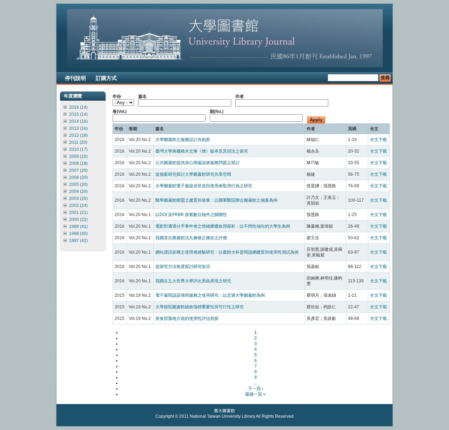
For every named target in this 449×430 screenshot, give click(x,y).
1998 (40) (78, 233)
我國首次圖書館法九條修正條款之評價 (191, 237)
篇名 (142, 96)
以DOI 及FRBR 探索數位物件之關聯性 (191, 214)
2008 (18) (78, 163)
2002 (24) (78, 205)
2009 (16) (78, 156)
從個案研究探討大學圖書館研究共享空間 (193, 174)
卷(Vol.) (120, 111)
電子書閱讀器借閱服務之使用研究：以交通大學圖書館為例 (210, 295)
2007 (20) (78, 170)
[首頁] (225, 65)
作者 (239, 96)
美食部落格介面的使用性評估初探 (187, 318)
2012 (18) (78, 135)
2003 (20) (78, 198)
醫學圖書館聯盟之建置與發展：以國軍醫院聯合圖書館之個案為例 (216, 200)
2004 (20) (78, 191)
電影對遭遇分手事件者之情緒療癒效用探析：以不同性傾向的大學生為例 (222, 226)
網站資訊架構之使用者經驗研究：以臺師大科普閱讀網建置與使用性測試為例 (227, 252)
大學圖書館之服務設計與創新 (182, 139)
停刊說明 (75, 78)
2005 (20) (78, 184)
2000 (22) (78, 219)
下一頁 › (255, 388)
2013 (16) (78, 128)
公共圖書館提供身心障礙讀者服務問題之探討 (197, 162)
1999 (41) (78, 226)
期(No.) (216, 111)
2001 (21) (78, 212)
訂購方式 (106, 78)
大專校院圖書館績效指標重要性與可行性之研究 (199, 306)
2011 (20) (78, 142)
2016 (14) (78, 107)
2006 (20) (78, 177)
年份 (117, 96)
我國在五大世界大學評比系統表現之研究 (193, 280)
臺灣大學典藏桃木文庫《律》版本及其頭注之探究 (201, 151)
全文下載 (378, 139)
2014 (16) (78, 121)
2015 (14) (78, 114)
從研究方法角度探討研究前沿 (182, 266)
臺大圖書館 (224, 410)
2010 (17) (78, 149)
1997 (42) (78, 240)
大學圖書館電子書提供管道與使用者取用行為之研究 (203, 185)
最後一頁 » (255, 394)
